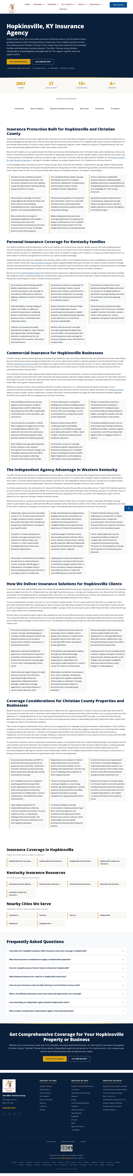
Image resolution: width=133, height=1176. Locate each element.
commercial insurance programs (26, 364)
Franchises (74, 1106)
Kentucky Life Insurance (110, 884)
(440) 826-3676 (8, 1108)
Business (52, 4)
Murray (74, 915)
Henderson (14, 923)
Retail (73, 1123)
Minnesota (110, 1162)
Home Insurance (45, 1093)
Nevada (21, 1165)
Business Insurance (46, 1100)
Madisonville (106, 915)
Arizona (21, 1162)
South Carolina (73, 1165)
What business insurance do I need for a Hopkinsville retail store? (37, 976)
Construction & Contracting (80, 1093)
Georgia (60, 1162)
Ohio (55, 1165)
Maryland (94, 1162)
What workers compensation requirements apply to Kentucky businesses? (41, 1011)
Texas (90, 1165)
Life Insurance (44, 1096)
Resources (95, 4)
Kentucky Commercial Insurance (17, 893)
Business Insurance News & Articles (115, 1086)
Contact (63, 9)
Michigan (101, 1162)
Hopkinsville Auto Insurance (21, 861)
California (29, 1162)
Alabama (14, 1162)
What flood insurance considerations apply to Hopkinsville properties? (40, 959)
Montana (117, 1162)
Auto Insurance (45, 1090)
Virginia (102, 1165)
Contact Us (43, 1106)
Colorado (37, 1162)
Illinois (67, 1162)
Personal (37, 4)
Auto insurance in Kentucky (41, 263)
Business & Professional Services (82, 1086)
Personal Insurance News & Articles (115, 1090)
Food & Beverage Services (80, 1103)
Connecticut (45, 1162)
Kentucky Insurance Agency (21, 884)
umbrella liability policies (30, 273)
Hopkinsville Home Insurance (50, 862)
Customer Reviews (109, 1110)
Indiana (74, 1162)
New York (37, 1165)
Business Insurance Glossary (112, 1103)
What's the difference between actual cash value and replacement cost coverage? (45, 994)
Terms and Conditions (68, 1141)
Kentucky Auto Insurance (50, 884)
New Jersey (29, 1165)
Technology (75, 1130)
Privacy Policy (51, 1141)
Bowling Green (46, 923)
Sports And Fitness (77, 1126)
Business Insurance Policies (112, 1106)
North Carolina (47, 1165)
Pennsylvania (63, 1165)
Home (27, 4)
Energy (73, 1100)
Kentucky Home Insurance (81, 884)
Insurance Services (46, 1086)
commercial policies (115, 390)
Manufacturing (76, 1113)
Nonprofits (75, 1116)
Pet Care (74, 1120)
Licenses (83, 1141)
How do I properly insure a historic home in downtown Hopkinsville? (39, 968)
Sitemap (42, 1110)
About (81, 4)
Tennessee (83, 1165)
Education (74, 1096)
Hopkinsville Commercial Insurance (109, 862)
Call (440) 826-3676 (42, 62)
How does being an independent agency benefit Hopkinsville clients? (39, 1002)
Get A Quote (67, 4)
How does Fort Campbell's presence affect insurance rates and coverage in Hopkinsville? (48, 951)
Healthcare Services (77, 1110)
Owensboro (14, 915)
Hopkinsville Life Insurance (81, 861)
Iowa (79, 1162)
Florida (54, 1162)
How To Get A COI (109, 1096)
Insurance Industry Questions (113, 1093)
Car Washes (75, 1090)
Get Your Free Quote (18, 62)
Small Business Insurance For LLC (114, 1100)
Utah (96, 1165)
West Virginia (110, 1165)
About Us (43, 1103)
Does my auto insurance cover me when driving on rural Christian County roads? (44, 985)
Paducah (43, 915)
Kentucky (86, 1162)
